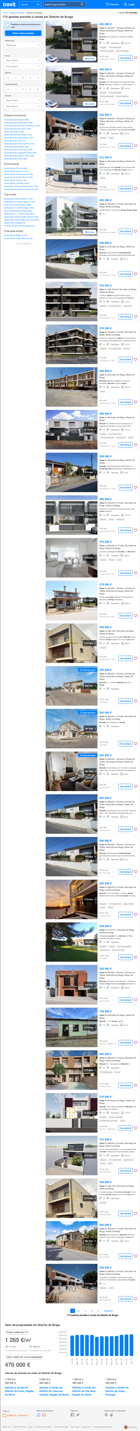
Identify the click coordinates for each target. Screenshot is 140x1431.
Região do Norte (17, 12)
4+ (38, 77)
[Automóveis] (44, 1415)
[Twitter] (78, 1415)
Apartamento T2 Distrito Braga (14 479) (19, 201)
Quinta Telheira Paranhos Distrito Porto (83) (21, 189)
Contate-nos (85, 1427)
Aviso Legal (74, 1427)
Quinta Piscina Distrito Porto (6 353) (18, 177)
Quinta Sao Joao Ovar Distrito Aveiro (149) (21, 186)
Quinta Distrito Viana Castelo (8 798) (18, 174)
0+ (9, 77)
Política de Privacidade (43, 1427)
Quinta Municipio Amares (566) (16, 146)
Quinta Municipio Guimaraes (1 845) (18, 122)
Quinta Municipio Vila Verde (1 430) (18, 134)
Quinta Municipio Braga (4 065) (16, 119)
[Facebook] (72, 1415)
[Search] (82, 4)
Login (132, 4)
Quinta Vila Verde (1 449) (14, 131)
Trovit (5, 12)
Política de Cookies (61, 1427)
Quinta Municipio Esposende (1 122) (18, 137)
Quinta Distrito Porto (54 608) (15, 168)
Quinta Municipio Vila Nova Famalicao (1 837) (22, 125)
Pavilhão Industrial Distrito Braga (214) (19, 225)
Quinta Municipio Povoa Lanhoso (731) (19, 143)
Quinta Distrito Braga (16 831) (16, 235)
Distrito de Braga (34, 12)
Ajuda (30, 1427)
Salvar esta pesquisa (23, 33)
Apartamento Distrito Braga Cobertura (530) (21, 216)
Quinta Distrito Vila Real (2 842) (16, 183)
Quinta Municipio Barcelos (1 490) (17, 128)
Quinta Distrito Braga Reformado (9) (18, 238)
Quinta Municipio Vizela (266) (15, 158)
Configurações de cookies (102, 1427)
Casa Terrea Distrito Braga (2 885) (17, 204)
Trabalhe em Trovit (19, 1427)
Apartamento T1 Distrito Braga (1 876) (19, 207)
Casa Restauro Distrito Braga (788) (18, 210)
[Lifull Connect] (15, 1416)
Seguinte (108, 1310)
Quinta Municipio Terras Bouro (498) (18, 149)
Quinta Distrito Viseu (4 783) (15, 180)
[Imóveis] (39, 1415)
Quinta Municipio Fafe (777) (15, 140)
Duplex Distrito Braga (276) (14, 222)
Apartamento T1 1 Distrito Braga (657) (19, 213)
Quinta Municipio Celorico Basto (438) (19, 155)
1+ (16, 77)
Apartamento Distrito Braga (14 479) (18, 198)
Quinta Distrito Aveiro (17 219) (16, 171)
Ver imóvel (125, 57)
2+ (23, 77)
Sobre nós (6, 1427)
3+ (30, 77)
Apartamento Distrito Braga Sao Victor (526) (21, 219)
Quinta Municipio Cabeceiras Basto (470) (20, 152)
